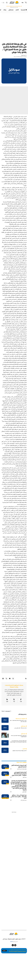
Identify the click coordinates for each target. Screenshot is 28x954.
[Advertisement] (14, 26)
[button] (4, 950)
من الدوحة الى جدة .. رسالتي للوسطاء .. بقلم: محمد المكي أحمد (19, 796)
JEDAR (11, 941)
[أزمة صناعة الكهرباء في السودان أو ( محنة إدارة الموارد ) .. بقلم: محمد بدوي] (5, 773)
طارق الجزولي (24, 791)
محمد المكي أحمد (24, 800)
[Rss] (13, 945)
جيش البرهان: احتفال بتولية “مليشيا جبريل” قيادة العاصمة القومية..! (19, 736)
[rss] (7, 700)
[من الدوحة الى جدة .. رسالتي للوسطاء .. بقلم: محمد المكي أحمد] (5, 796)
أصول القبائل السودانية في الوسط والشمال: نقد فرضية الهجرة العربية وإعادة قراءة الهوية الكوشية (18, 741)
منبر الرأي (6, 768)
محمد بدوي (25, 777)
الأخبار (7, 783)
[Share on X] (13, 678)
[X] (14, 700)
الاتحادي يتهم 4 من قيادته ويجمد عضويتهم (20, 750)
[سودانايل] (14, 2)
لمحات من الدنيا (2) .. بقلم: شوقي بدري (20, 728)
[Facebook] (20, 700)
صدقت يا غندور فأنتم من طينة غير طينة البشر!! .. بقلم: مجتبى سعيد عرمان (18, 721)
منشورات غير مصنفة (5, 798)
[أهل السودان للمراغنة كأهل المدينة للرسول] (5, 767)
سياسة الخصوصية (21, 951)
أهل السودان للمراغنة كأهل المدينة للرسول (19, 766)
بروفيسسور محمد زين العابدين (22, 769)
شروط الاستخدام (13, 951)
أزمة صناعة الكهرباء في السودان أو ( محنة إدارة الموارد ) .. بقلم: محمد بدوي (19, 773)
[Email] (9, 678)
